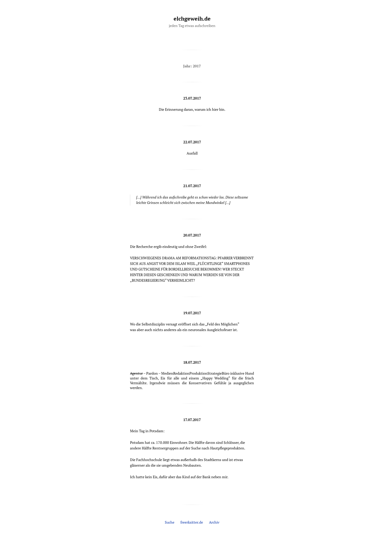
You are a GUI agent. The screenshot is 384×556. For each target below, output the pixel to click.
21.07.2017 (192, 185)
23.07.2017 (192, 98)
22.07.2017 (192, 142)
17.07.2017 (192, 419)
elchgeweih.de (192, 18)
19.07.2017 (192, 312)
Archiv (214, 522)
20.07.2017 (192, 235)
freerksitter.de (191, 522)
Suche (169, 522)
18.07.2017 (192, 362)
